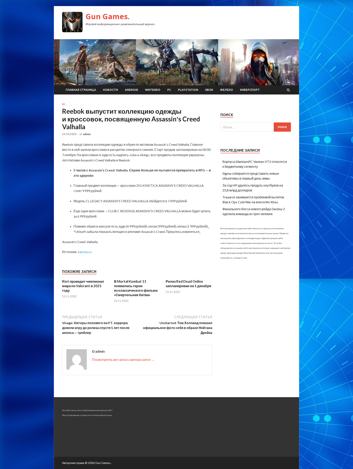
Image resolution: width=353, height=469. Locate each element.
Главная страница (81, 89)
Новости (110, 89)
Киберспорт (250, 89)
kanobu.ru (85, 252)
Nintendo (152, 89)
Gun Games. (108, 16)
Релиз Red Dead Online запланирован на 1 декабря (188, 283)
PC (169, 89)
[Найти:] (255, 127)
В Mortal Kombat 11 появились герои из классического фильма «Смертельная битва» (136, 288)
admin (87, 134)
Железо (226, 89)
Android (131, 89)
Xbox (209, 89)
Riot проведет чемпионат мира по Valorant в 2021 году (83, 285)
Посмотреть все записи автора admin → (123, 359)
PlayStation (188, 89)
